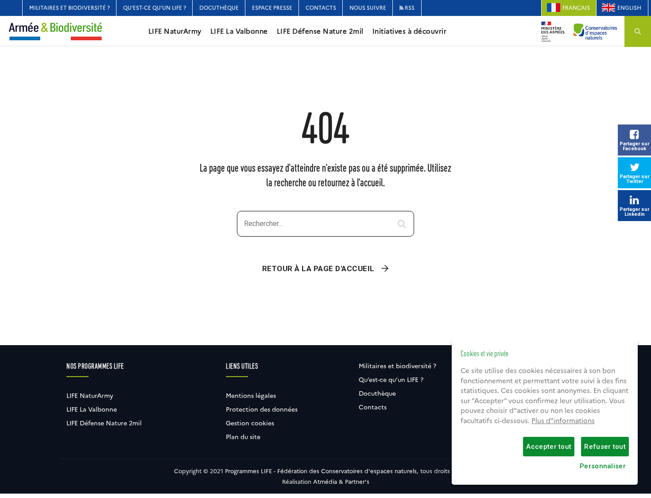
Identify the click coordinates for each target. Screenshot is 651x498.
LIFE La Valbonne (239, 31)
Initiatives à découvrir (409, 31)
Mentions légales (251, 396)
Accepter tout (548, 447)
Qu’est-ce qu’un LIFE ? (154, 7)
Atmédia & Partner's (341, 481)
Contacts (321, 7)
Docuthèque (219, 7)
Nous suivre (367, 7)
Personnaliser (603, 466)
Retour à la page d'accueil (318, 268)
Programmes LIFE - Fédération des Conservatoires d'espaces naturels (321, 471)
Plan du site (243, 437)
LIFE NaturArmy (175, 31)
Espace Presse (272, 7)
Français (576, 7)
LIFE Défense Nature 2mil (320, 31)
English (629, 7)
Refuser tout (605, 447)
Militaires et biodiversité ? (69, 7)
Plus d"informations (563, 421)
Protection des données (262, 409)
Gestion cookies (250, 423)
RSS (409, 7)
